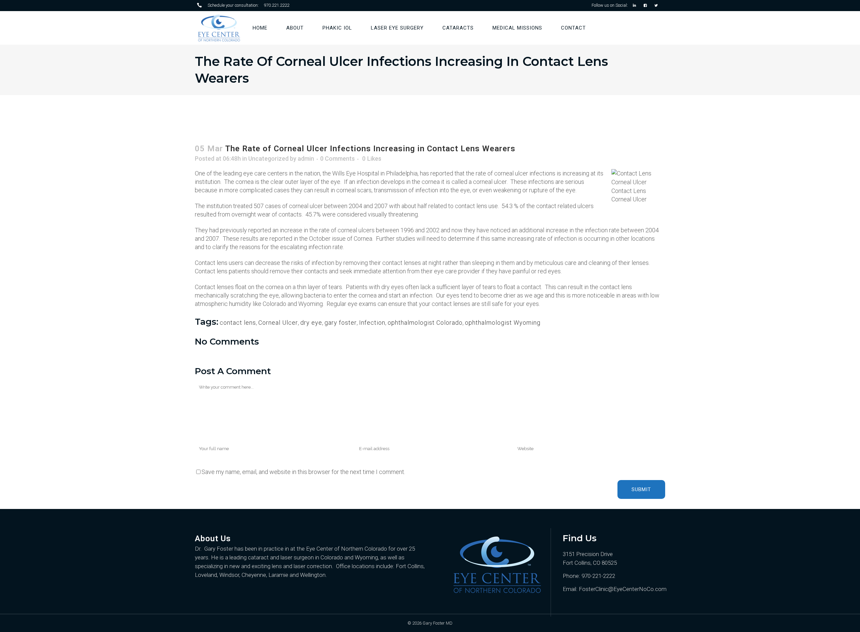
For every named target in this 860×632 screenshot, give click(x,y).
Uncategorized (268, 158)
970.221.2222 (276, 5)
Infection (372, 322)
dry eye (311, 322)
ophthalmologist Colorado (425, 322)
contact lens (238, 322)
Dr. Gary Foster (214, 548)
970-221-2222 (598, 575)
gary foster (341, 322)
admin (306, 158)
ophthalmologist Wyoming (503, 322)
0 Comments (337, 158)
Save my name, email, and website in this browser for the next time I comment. (303, 471)
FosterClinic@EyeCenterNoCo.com (621, 589)
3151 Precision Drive (588, 554)
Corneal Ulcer (278, 322)
